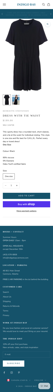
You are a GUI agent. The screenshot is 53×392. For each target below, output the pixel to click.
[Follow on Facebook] (4, 372)
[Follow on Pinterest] (19, 372)
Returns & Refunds (11, 306)
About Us (7, 296)
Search (6, 292)
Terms (5, 310)
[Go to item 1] (7, 100)
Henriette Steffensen (16, 111)
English (38, 380)
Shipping (7, 301)
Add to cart (26, 195)
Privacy (6, 315)
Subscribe (13, 363)
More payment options (26, 211)
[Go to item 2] (16, 100)
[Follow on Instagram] (11, 372)
